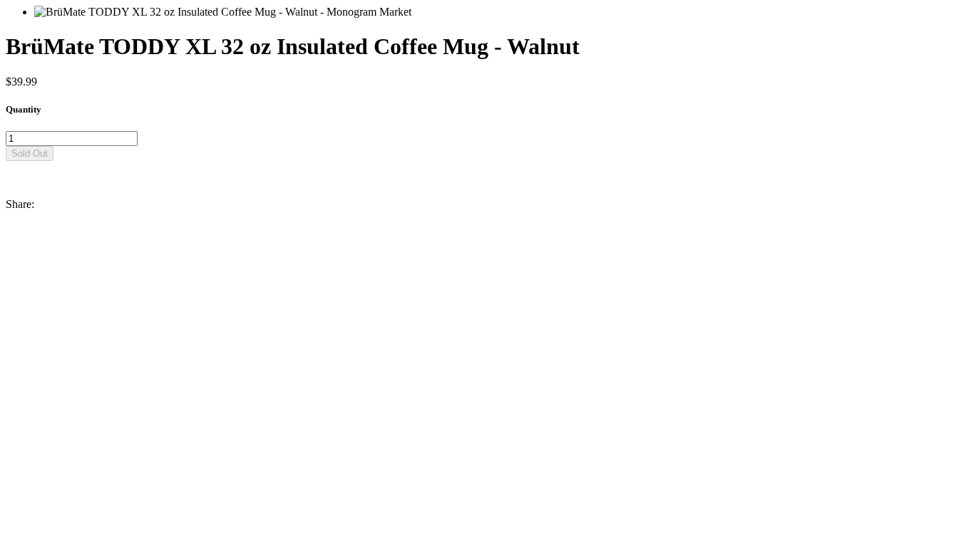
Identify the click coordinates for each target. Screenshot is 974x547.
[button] (487, 167)
